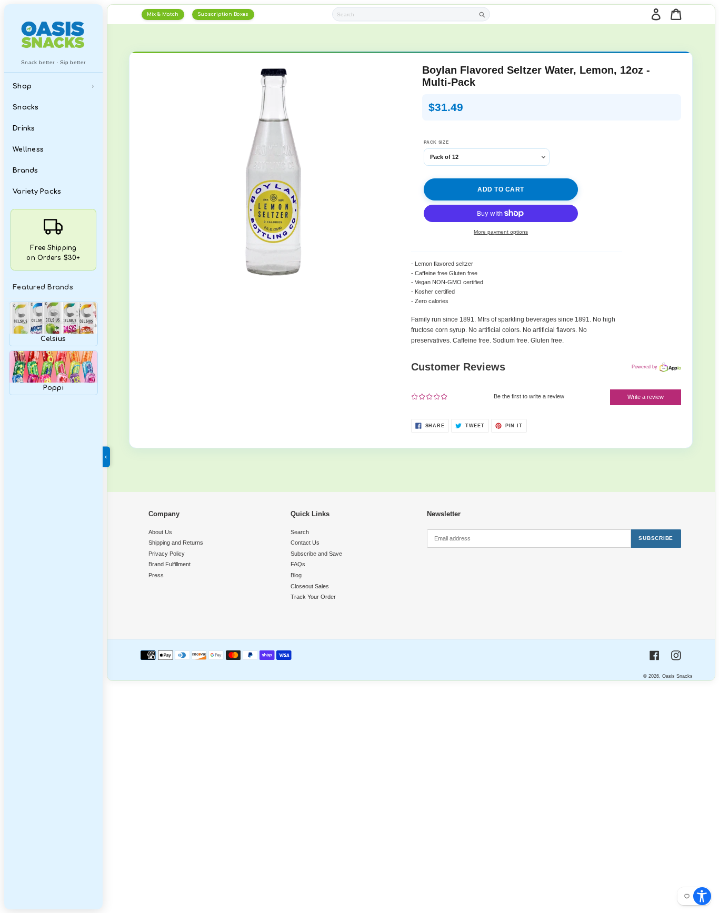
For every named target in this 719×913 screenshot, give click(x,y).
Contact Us (305, 542)
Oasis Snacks (677, 676)
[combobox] (403, 14)
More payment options (501, 232)
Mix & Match (162, 14)
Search (300, 532)
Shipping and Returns (175, 542)
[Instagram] (676, 655)
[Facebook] (655, 655)
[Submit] (482, 14)
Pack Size (436, 142)
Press (156, 575)
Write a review (645, 397)
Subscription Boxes (222, 14)
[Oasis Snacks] (53, 34)
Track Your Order (313, 597)
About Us (160, 532)
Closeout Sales (310, 586)
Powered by (644, 366)
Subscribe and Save (316, 553)
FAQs (298, 564)
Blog (296, 575)
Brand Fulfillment (169, 564)
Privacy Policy (166, 553)
